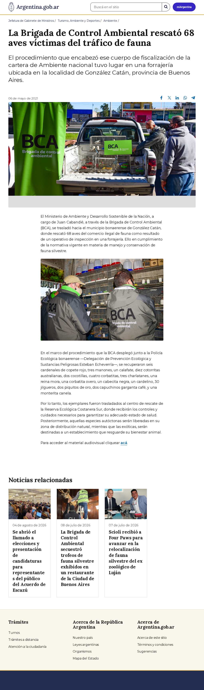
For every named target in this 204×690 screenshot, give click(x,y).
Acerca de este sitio (152, 638)
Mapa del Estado (86, 658)
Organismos (82, 651)
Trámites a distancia (23, 640)
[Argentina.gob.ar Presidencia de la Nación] (33, 7)
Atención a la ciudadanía (27, 647)
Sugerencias (147, 651)
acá (124, 443)
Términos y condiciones (155, 645)
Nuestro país (83, 638)
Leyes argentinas (86, 645)
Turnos (14, 633)
